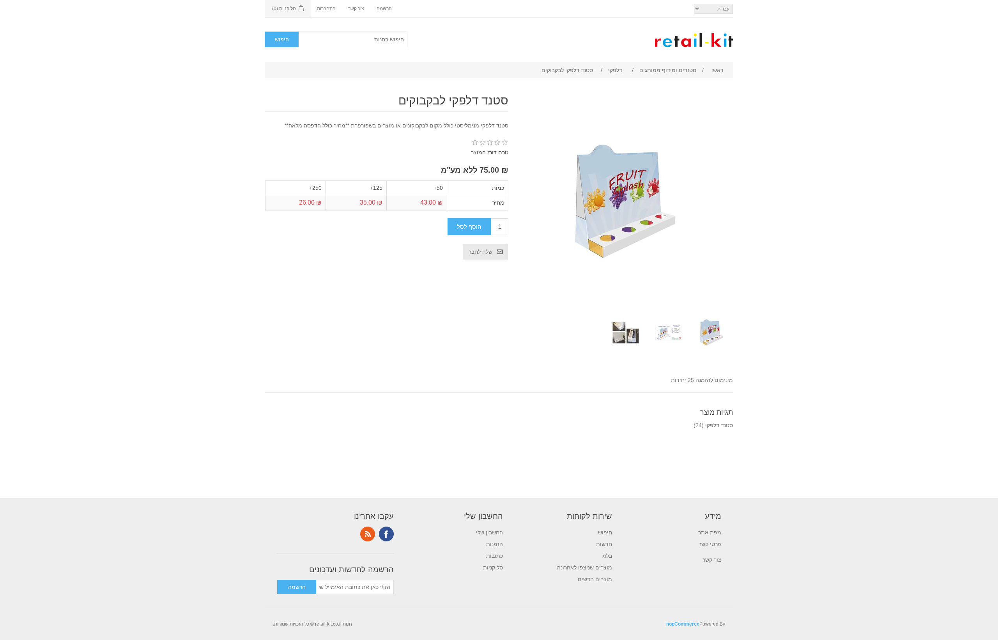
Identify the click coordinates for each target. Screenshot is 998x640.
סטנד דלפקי (719, 425)
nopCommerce (682, 624)
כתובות (494, 556)
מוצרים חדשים (595, 579)
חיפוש (605, 532)
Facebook (386, 534)
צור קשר (356, 8)
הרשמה (384, 8)
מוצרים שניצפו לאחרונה (584, 567)
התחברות (326, 8)
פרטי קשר (710, 544)
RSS (367, 534)
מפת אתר (709, 532)
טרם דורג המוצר (489, 152)
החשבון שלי (489, 532)
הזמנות (494, 544)
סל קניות (493, 567)
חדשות (604, 544)
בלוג (607, 556)
